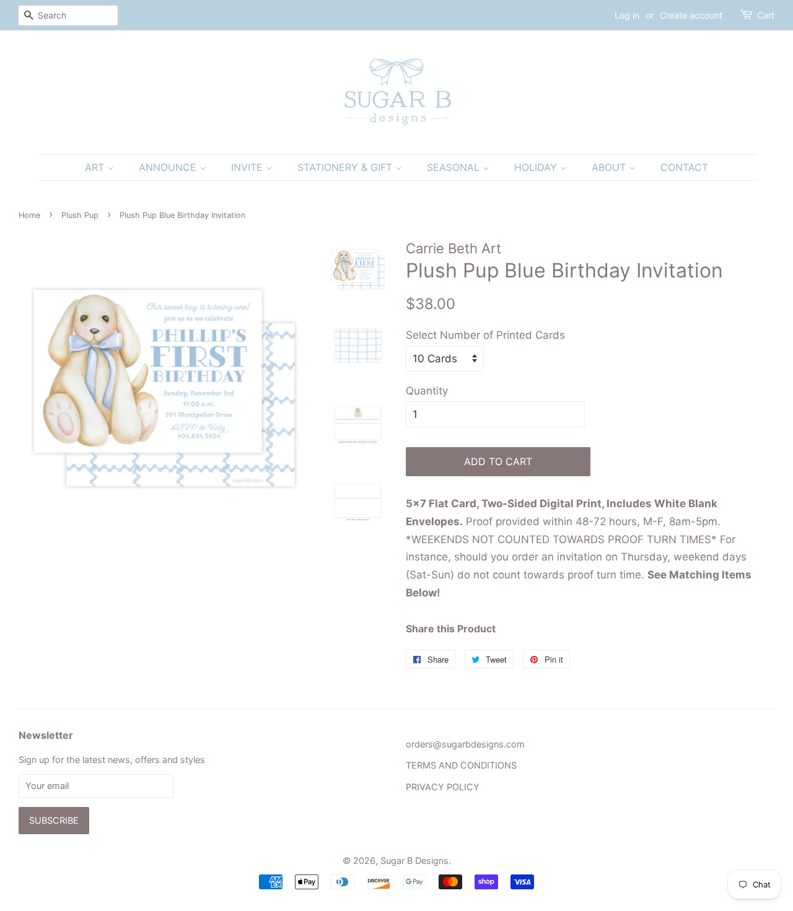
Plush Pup (80, 215)
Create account (691, 15)
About (610, 167)
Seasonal (455, 167)
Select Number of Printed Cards (485, 335)
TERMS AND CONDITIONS (461, 765)
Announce (169, 167)
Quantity (427, 391)
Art (96, 167)
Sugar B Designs (414, 860)
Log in (627, 15)
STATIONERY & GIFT (346, 167)
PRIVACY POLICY (443, 787)
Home (29, 215)
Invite (248, 167)
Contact (684, 167)
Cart (765, 15)
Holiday (537, 167)
